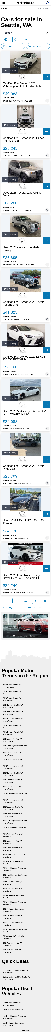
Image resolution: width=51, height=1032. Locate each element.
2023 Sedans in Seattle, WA (13, 808)
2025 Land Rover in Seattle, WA (14, 856)
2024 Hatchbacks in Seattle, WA (15, 869)
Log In (39, 8)
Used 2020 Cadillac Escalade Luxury (21, 249)
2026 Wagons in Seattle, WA (13, 937)
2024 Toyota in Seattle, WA (13, 706)
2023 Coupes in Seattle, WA (13, 924)
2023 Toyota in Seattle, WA (13, 774)
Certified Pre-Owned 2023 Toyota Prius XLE (23, 467)
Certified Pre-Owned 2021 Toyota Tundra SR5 (23, 303)
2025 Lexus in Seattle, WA (12, 760)
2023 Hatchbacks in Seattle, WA (15, 828)
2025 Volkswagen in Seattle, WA (15, 747)
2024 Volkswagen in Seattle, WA (15, 822)
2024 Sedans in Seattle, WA (13, 720)
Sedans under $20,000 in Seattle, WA (16, 978)
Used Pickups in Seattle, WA (13, 1024)
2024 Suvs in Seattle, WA (12, 692)
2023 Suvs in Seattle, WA (12, 699)
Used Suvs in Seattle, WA (12, 1004)
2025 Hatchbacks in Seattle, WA (15, 876)
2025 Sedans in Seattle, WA (13, 781)
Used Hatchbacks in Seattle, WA (15, 1017)
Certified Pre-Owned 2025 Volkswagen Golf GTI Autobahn (22, 85)
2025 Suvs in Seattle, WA (12, 686)
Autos (4, 8)
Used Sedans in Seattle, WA (13, 1010)
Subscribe (46, 8)
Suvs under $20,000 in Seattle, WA (15, 971)
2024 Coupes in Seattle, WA (13, 917)
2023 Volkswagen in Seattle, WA (15, 794)
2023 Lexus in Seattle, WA (12, 754)
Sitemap (25, 1030)
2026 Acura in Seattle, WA (12, 944)
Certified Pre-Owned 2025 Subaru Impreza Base (24, 139)
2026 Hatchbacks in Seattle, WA (15, 903)
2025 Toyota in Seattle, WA (13, 713)
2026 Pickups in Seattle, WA (13, 910)
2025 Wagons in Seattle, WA (13, 896)
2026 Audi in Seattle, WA (12, 951)
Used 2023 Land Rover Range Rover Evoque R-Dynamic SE (22, 576)
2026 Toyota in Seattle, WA (13, 733)
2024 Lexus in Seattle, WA (12, 740)
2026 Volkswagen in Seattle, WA (15, 930)
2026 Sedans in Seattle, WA (13, 862)
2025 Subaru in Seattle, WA (13, 767)
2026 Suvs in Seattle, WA (12, 726)
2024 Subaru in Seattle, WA (13, 801)
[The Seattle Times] (25, 2)
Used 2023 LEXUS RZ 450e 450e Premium (24, 522)
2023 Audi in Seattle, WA (12, 788)
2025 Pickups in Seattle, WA (13, 890)
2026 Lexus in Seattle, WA (12, 842)
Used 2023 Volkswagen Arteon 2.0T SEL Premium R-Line (25, 412)
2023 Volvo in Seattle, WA (12, 815)
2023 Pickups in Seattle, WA (13, 883)
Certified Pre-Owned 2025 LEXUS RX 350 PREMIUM (24, 358)
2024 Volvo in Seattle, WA (12, 849)
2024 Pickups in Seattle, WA (13, 835)
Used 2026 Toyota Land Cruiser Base (22, 194)
